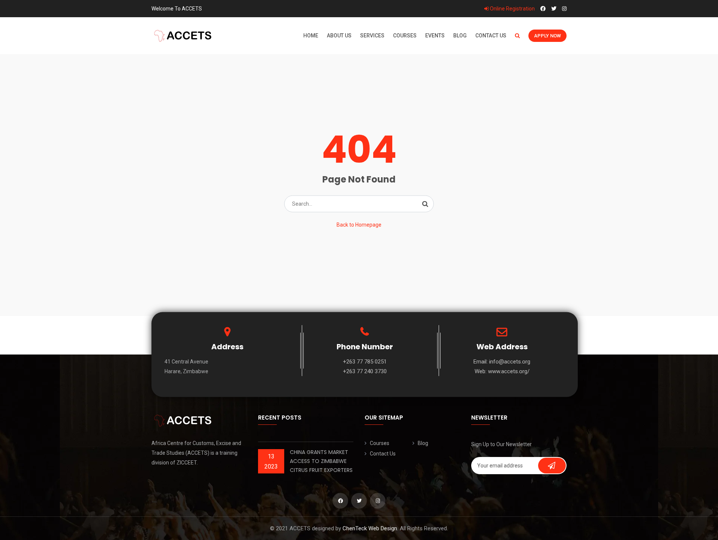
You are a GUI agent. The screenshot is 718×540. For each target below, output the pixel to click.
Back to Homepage (359, 225)
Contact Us (490, 36)
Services (372, 36)
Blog (460, 36)
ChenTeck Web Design (370, 528)
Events (435, 36)
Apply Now (547, 36)
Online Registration (512, 9)
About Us (339, 36)
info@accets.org (509, 361)
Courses (405, 36)
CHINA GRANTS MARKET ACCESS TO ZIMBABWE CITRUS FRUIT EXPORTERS (321, 461)
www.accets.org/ (509, 371)
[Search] (425, 204)
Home (310, 36)
